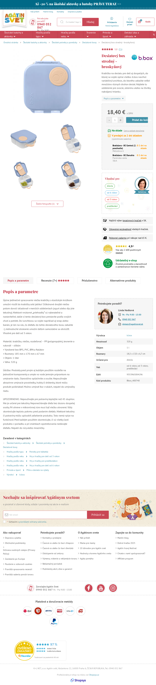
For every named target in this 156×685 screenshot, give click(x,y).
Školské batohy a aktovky (13, 34)
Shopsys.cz (94, 674)
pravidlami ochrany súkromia (32, 521)
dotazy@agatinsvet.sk (132, 324)
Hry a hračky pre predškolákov (44, 461)
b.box (22, 474)
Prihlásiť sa (97, 514)
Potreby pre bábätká (38, 451)
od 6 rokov (112, 192)
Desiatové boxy (89, 42)
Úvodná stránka (11, 42)
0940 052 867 (44, 26)
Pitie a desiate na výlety (38, 470)
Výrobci (10, 474)
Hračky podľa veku (68, 34)
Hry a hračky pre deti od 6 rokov (45, 465)
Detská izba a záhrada (131, 34)
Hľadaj (90, 22)
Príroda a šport (107, 34)
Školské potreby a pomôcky (64, 42)
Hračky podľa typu (43, 34)
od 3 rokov (112, 199)
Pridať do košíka (140, 120)
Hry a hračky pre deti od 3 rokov (45, 456)
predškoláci (112, 206)
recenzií (119, 252)
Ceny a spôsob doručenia (134, 130)
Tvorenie (91, 32)
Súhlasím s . (27, 521)
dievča (110, 186)
